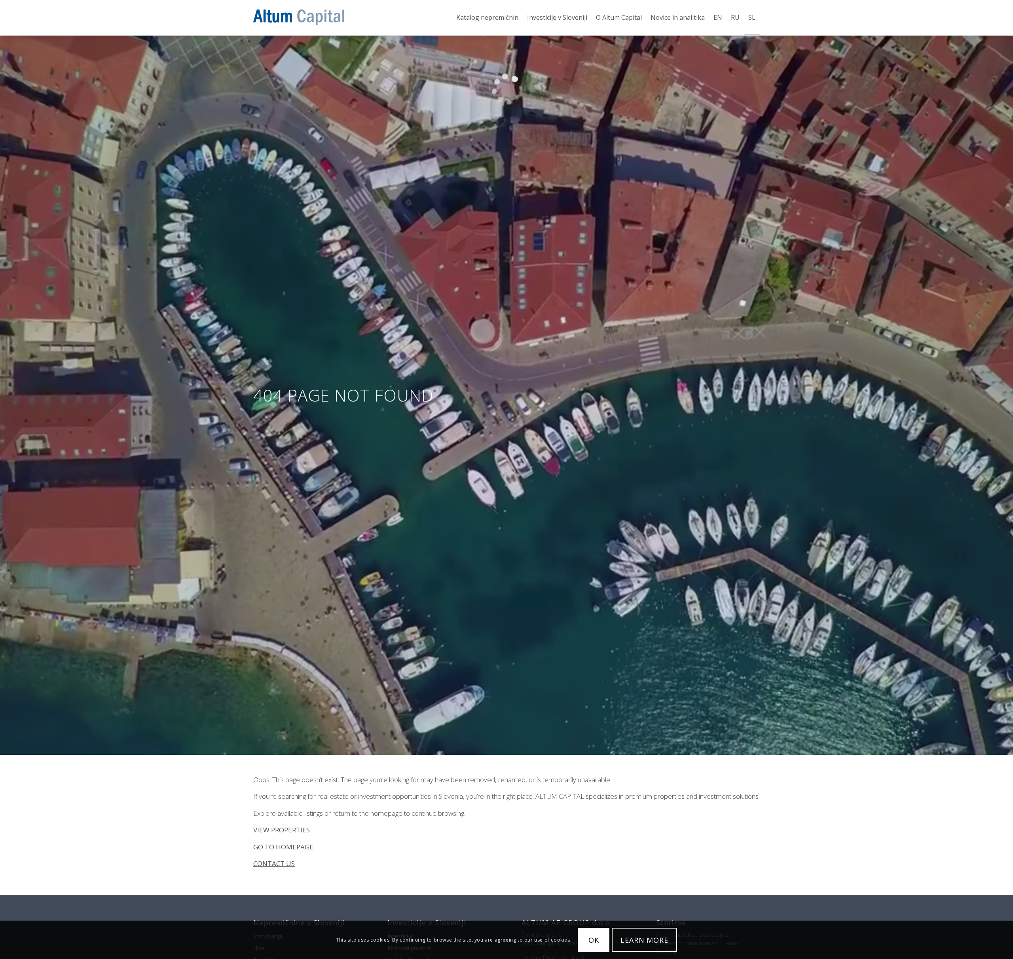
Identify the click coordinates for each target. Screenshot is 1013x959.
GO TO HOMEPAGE (283, 846)
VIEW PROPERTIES (281, 829)
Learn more (644, 940)
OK (593, 940)
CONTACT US (274, 863)
